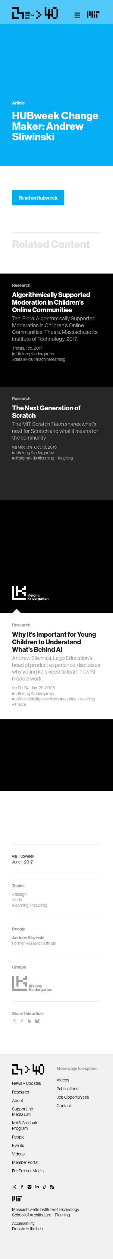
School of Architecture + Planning (41, 1215)
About (17, 1100)
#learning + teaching (55, 458)
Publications (67, 1088)
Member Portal (25, 1162)
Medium (24, 447)
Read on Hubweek (38, 198)
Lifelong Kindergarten (35, 354)
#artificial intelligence (30, 699)
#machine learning (49, 359)
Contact (64, 1105)
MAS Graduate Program (25, 1125)
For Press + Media (28, 1171)
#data (17, 359)
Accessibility (23, 1223)
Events (18, 1145)
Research (20, 1092)
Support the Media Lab (22, 1111)
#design (19, 458)
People (18, 1137)
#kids (28, 359)
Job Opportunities (73, 1097)
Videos (18, 1154)
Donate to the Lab (27, 1229)
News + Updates (26, 1083)
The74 (23, 687)
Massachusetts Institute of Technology (45, 1209)
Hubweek (25, 856)
